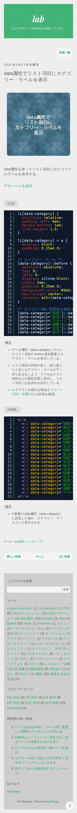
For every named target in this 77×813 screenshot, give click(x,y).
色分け (25, 674)
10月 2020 (14, 708)
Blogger (54, 801)
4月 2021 (31, 697)
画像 (22, 669)
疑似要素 (37, 669)
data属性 (18, 541)
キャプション (55, 633)
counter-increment (19, 608)
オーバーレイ (29, 633)
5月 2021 (13, 697)
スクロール (49, 638)
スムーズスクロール (51, 643)
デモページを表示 (18, 186)
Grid (62, 618)
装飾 (39, 674)
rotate (28, 623)
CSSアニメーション (26, 613)
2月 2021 (13, 703)
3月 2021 (49, 697)
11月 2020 (52, 703)
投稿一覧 (64, 52)
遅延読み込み (60, 674)
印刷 (10, 669)
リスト (34, 664)
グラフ (12, 638)
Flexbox (47, 618)
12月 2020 (32, 703)
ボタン (24, 658)
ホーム (40, 556)
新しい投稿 (14, 556)
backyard (13, 791)
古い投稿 (64, 556)
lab (39, 18)
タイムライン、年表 (46, 648)
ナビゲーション (36, 653)
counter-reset (48, 608)
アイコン (63, 623)
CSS (66, 608)
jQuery (11, 623)
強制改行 (55, 669)
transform (44, 623)
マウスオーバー (46, 658)
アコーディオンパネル (28, 628)
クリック (29, 638)
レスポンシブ (34, 541)
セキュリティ (16, 648)
